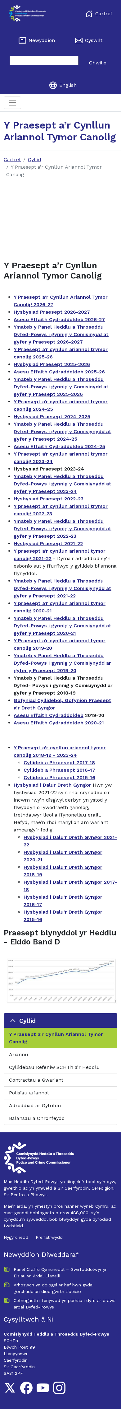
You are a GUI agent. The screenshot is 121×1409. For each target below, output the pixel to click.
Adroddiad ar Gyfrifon (35, 1105)
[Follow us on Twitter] (10, 1388)
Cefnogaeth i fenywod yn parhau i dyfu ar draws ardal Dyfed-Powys (64, 1303)
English (68, 85)
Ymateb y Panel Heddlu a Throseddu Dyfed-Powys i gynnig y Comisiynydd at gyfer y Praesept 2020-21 (62, 625)
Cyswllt (93, 40)
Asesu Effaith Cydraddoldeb (48, 715)
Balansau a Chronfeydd (37, 1118)
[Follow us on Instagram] (59, 1388)
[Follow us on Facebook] (26, 1388)
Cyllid (34, 159)
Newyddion (42, 40)
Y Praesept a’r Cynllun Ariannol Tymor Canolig (56, 1038)
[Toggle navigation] (12, 102)
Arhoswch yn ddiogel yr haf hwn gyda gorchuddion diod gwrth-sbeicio (53, 1288)
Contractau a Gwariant (36, 1080)
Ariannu (18, 1054)
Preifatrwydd (49, 1237)
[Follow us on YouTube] (43, 1388)
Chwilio (97, 63)
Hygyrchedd (16, 1237)
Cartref (103, 13)
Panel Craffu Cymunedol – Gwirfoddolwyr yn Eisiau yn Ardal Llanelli (61, 1272)
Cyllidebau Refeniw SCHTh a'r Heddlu (54, 1067)
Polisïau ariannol (29, 1093)
